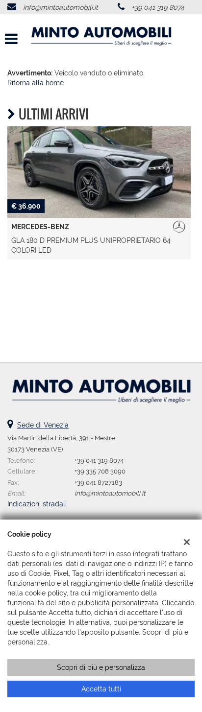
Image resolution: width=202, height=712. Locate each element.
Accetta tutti (101, 689)
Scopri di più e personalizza (101, 667)
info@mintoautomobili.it (60, 7)
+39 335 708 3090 (100, 471)
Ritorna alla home (35, 83)
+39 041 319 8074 (157, 7)
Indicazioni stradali (37, 504)
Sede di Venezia (43, 425)
